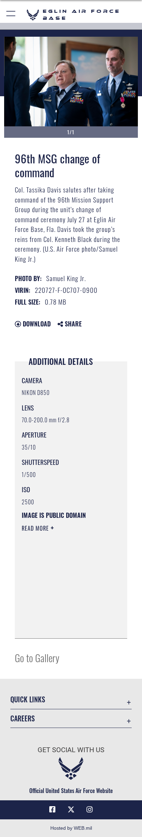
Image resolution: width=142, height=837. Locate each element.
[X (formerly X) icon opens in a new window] (71, 809)
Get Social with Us (71, 750)
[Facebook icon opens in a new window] (52, 809)
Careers (22, 718)
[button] (11, 14)
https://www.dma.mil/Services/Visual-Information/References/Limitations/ (63, 625)
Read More (36, 528)
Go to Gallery (37, 657)
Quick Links (27, 699)
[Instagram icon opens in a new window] (89, 809)
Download (36, 323)
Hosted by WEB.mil (71, 828)
